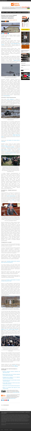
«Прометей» (16, 366)
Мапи (10, 12)
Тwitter (16, 392)
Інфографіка (19, 12)
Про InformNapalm (25, 12)
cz (4, 21)
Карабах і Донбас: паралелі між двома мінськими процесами (11, 385)
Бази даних (14, 12)
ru (1, 21)
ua (5, 21)
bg (8, 21)
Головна (3, 12)
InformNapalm (8, 394)
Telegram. (18, 392)
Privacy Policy (6, 429)
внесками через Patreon (12, 398)
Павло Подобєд (14, 365)
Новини (7, 12)
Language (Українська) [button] (4, 0)
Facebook (14, 392)
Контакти (11, 429)
